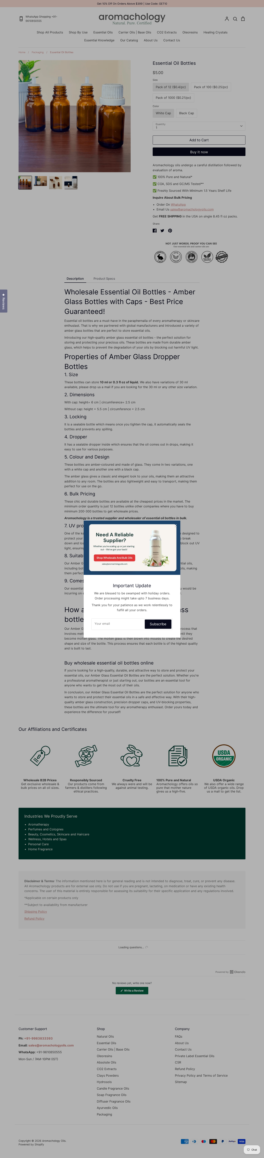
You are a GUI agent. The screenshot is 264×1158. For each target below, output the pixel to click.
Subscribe (158, 624)
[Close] (175, 525)
